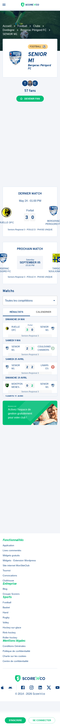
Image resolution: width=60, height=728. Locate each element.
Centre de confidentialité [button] (15, 661)
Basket (6, 607)
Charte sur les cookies (14, 656)
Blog (5, 589)
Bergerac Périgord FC (33, 30)
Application (8, 545)
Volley (6, 622)
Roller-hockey (10, 637)
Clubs (36, 26)
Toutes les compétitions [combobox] (19, 300)
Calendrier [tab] (43, 312)
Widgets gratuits (11, 555)
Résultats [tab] (16, 312)
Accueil (7, 26)
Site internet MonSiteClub (16, 565)
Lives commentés (12, 550)
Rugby (6, 617)
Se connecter (42, 720)
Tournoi (6, 570)
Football (22, 26)
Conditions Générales (14, 646)
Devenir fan (32, 98)
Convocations (10, 575)
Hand (5, 612)
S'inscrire (15, 720)
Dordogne (8, 30)
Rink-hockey (9, 632)
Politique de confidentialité (16, 651)
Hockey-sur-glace (12, 627)
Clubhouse (8, 580)
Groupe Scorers (11, 594)
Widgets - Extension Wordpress (19, 560)
